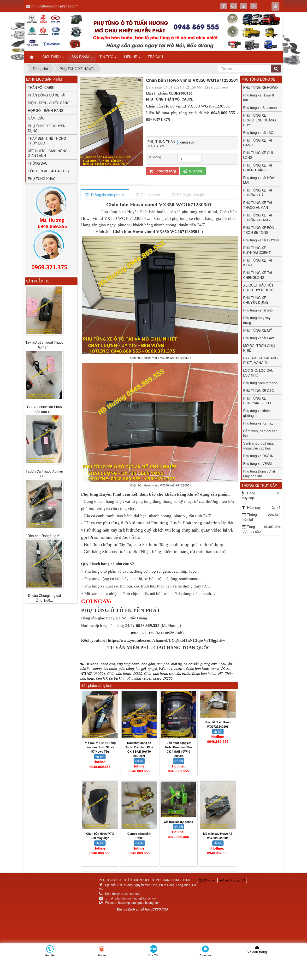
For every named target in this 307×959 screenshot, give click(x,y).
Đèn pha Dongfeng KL (44, 535)
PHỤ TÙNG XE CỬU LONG (258, 155)
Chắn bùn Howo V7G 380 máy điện (100, 835)
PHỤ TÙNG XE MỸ (257, 330)
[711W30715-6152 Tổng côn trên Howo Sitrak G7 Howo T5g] (100, 714)
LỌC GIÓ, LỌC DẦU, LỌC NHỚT (258, 373)
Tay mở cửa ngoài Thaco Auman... (44, 344)
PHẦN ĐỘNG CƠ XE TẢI (46, 95)
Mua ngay (195, 170)
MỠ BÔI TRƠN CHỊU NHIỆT (259, 348)
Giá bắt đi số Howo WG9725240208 (217, 724)
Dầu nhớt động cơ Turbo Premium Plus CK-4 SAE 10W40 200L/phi (139, 749)
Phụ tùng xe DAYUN (258, 455)
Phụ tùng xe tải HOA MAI (258, 180)
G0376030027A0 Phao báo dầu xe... (44, 409)
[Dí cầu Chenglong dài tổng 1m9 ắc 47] (44, 564)
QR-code (208, 880)
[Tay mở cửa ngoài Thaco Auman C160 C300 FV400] (44, 310)
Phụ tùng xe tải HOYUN (261, 240)
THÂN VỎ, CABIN (41, 87)
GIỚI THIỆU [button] (52, 56)
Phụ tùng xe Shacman (260, 107)
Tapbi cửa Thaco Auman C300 (44, 474)
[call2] (51, 251)
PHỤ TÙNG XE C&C (258, 390)
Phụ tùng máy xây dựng (257, 320)
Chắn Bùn (187, 142)
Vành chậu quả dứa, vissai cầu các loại (258, 445)
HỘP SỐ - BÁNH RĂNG (46, 110)
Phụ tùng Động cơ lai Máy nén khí (259, 473)
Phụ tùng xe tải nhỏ (258, 310)
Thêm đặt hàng (165, 170)
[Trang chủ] (32, 56)
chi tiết (100, 757)
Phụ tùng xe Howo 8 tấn (258, 97)
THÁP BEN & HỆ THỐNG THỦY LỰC (47, 140)
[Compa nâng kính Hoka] (139, 805)
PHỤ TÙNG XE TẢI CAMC (257, 142)
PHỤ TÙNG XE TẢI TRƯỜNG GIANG (257, 217)
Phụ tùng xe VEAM (257, 463)
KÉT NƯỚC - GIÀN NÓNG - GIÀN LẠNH (49, 153)
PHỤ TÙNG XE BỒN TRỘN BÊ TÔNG (258, 230)
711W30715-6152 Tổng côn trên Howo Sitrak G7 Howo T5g (100, 747)
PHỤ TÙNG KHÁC (41, 178)
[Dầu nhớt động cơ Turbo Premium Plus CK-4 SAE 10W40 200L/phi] (139, 714)
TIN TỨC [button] (107, 56)
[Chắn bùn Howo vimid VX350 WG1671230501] (112, 174)
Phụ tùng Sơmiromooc (260, 382)
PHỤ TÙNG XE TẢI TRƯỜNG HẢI (257, 192)
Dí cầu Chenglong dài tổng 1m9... (44, 598)
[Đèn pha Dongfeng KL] (44, 504)
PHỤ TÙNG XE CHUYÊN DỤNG (255, 300)
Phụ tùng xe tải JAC (258, 132)
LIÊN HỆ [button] (131, 56)
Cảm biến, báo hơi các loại (260, 433)
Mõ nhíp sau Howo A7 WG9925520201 (217, 835)
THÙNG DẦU (37, 163)
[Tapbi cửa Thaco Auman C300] (44, 439)
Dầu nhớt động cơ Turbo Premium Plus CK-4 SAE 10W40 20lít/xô (178, 749)
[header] (153, 31)
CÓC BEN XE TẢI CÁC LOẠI (49, 170)
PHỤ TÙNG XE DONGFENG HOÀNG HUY (259, 120)
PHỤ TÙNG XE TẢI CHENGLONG (257, 275)
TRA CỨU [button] (155, 56)
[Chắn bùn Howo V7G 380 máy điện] (100, 805)
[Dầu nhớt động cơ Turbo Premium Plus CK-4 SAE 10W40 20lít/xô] (178, 714)
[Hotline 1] (51, 207)
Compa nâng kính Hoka (139, 835)
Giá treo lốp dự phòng (178, 822)
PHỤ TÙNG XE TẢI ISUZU (257, 262)
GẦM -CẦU (36, 118)
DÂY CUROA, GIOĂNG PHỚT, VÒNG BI (260, 360)
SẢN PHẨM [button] (80, 56)
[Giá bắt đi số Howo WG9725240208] (218, 704)
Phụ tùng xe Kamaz (258, 423)
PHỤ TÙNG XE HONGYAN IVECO (257, 400)
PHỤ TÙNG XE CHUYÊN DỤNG (46, 128)
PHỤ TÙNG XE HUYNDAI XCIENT (257, 250)
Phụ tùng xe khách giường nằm (257, 413)
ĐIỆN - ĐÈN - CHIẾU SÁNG (49, 102)
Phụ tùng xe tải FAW (258, 338)
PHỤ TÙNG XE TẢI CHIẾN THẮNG (257, 167)
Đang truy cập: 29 (233, 880)
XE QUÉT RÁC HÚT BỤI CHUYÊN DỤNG (258, 287)
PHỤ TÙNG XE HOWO (260, 87)
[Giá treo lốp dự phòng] (178, 799)
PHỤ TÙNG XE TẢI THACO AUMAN (257, 205)
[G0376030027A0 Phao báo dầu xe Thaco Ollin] (44, 375)
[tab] (105, 194)
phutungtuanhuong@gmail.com (54, 6)
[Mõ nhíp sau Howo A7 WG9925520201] (218, 805)
